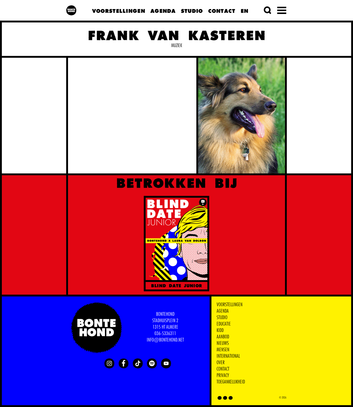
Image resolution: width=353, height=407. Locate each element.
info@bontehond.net (165, 340)
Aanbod (223, 337)
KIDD (220, 330)
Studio (192, 10)
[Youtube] (166, 363)
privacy (223, 375)
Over (221, 362)
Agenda (163, 10)
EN (244, 10)
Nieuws (223, 343)
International (228, 356)
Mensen (223, 349)
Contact (221, 10)
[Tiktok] (138, 363)
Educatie (224, 324)
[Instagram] (109, 363)
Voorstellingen (118, 10)
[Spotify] (152, 363)
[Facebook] (123, 363)
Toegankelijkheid (231, 382)
